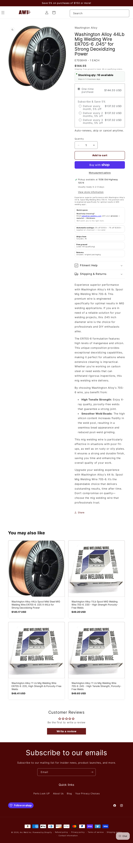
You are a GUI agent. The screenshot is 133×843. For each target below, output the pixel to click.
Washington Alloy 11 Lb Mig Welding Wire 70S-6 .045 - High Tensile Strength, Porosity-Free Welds (96, 686)
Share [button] (81, 512)
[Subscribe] (92, 772)
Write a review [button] (66, 731)
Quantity (79, 138)
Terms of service (95, 832)
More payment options (100, 172)
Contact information (68, 835)
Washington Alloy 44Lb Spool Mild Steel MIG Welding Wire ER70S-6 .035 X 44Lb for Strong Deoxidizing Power (36, 604)
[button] (100, 265)
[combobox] (99, 13)
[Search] (125, 13)
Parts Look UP (41, 793)
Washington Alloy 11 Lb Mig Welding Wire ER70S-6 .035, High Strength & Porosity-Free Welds (36, 686)
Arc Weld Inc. (26, 832)
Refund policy (61, 832)
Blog (69, 793)
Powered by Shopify (42, 832)
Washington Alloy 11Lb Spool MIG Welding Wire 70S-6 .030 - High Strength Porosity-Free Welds (95, 604)
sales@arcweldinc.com (91, 216)
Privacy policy (78, 832)
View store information (91, 192)
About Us (58, 793)
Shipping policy (114, 832)
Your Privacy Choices (87, 793)
